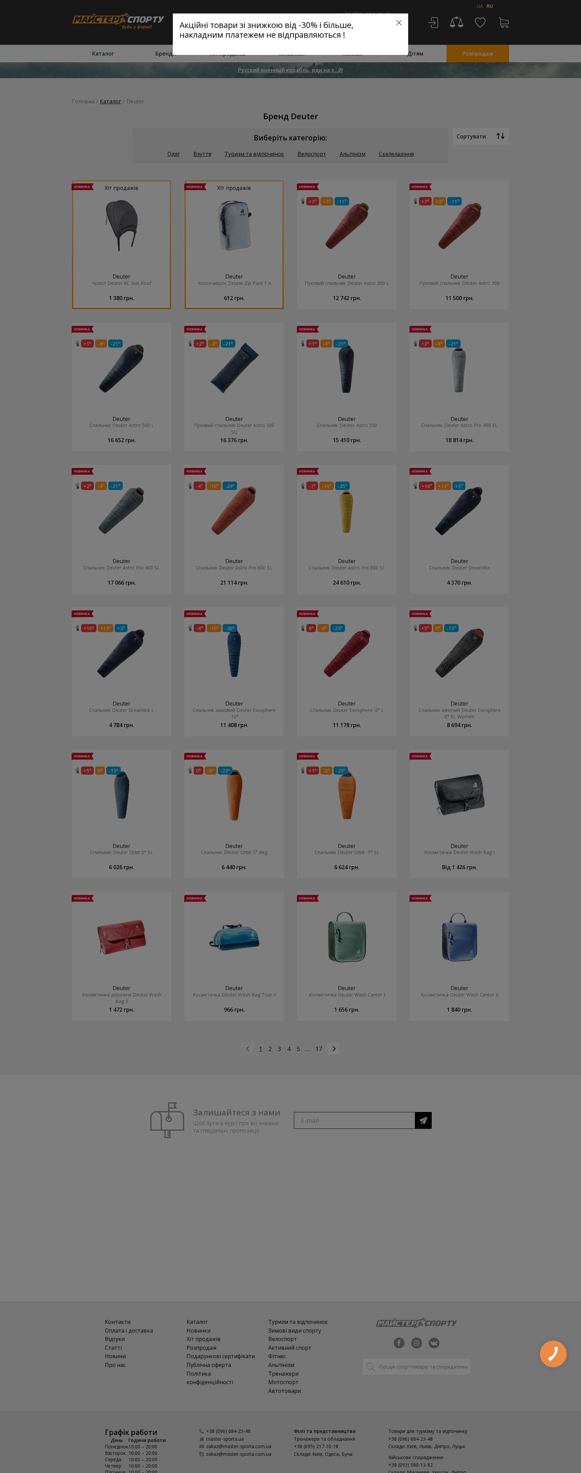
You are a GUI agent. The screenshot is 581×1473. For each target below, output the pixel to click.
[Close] (398, 22)
